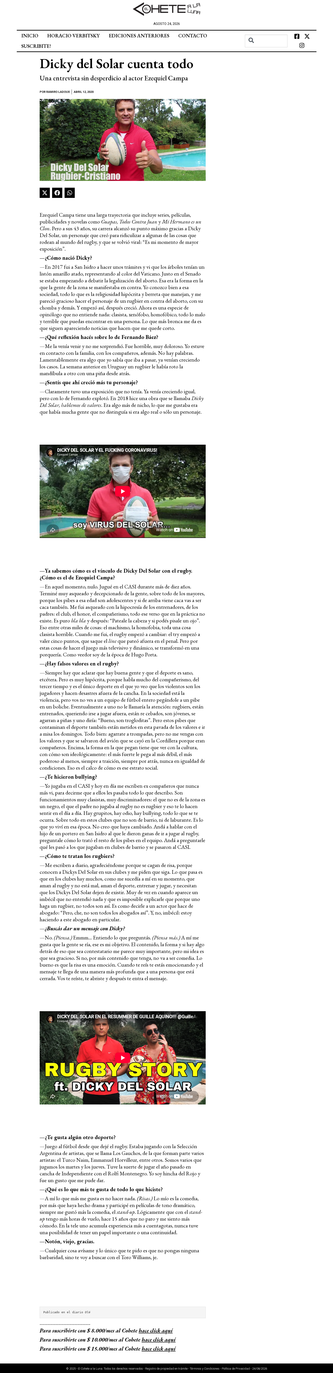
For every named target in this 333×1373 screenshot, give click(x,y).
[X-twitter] (306, 36)
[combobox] (266, 41)
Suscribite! (36, 46)
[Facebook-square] (296, 36)
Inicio (29, 35)
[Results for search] (266, 50)
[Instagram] (301, 45)
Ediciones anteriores (139, 35)
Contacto (192, 35)
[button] (45, 193)
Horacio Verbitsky (73, 35)
